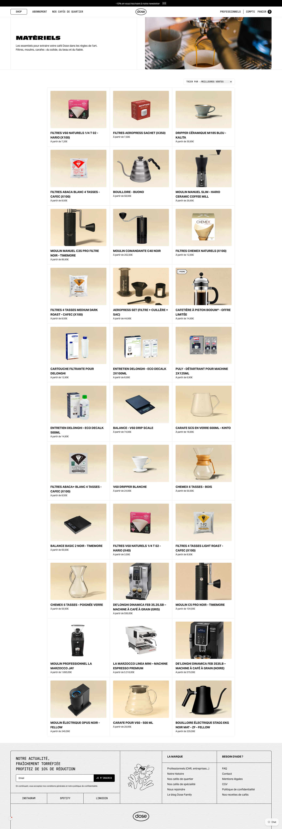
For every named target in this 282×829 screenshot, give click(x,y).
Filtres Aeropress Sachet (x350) (139, 133)
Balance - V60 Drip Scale (133, 428)
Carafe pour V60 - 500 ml (133, 723)
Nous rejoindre (176, 789)
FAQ (224, 768)
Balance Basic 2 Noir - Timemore (76, 546)
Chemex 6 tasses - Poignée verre (76, 605)
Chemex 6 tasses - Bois (194, 487)
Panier (264, 11)
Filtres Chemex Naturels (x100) (201, 251)
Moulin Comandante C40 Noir (137, 251)
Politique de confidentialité (238, 789)
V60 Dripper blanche (130, 487)
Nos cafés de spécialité (181, 784)
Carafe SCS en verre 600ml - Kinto (203, 428)
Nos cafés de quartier (67, 11)
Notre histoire (175, 773)
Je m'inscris (104, 778)
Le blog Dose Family (179, 794)
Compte (250, 11)
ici (164, 3)
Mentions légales (232, 779)
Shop (19, 11)
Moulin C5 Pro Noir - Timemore (200, 605)
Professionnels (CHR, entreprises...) (188, 768)
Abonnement (39, 11)
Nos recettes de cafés (235, 794)
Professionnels (230, 11)
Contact (227, 773)
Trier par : (193, 82)
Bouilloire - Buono (128, 192)
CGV (224, 784)
